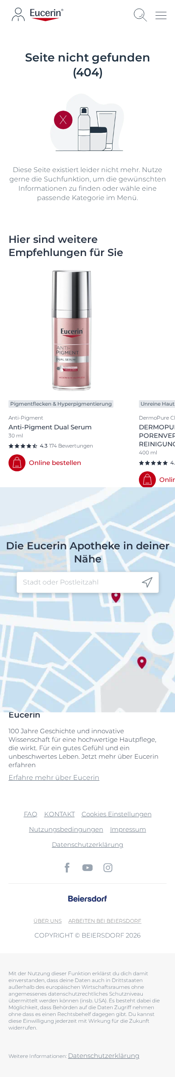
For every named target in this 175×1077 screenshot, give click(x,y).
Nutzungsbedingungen (66, 829)
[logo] (46, 15)
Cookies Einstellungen (117, 814)
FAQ (30, 814)
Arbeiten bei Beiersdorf (104, 921)
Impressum (128, 829)
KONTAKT (59, 814)
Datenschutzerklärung (87, 844)
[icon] (147, 582)
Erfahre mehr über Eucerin (53, 778)
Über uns (48, 921)
